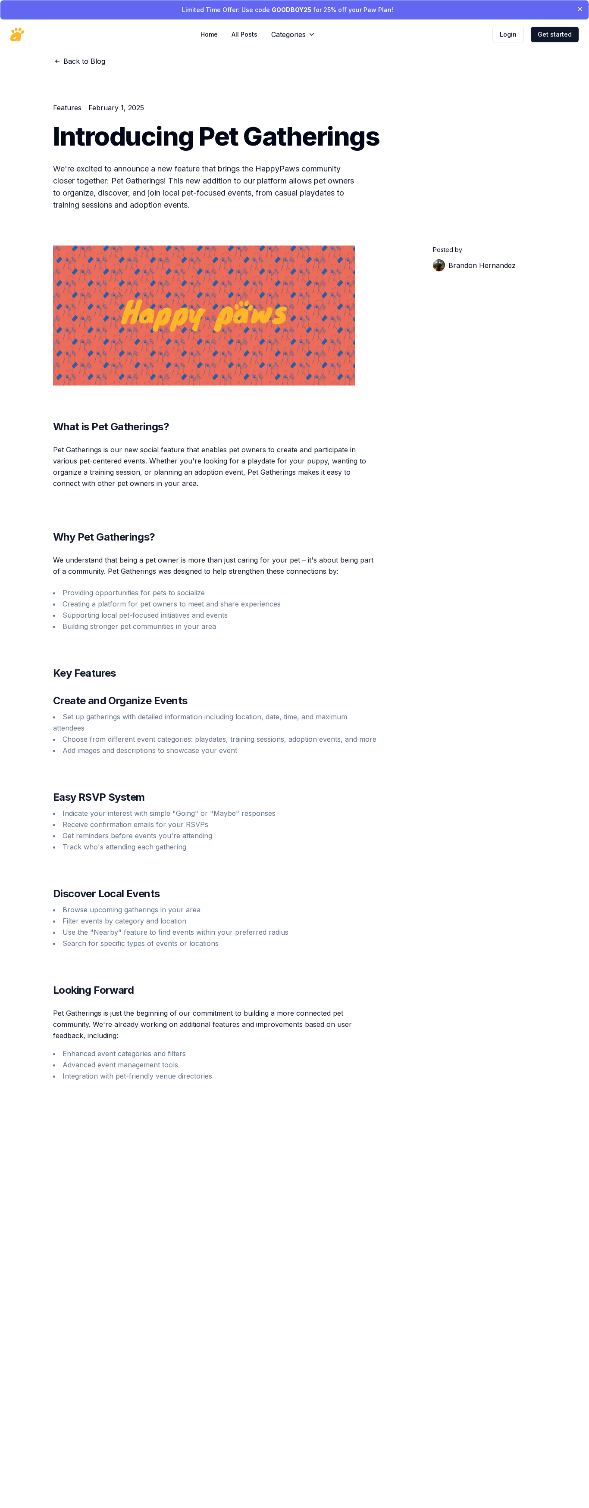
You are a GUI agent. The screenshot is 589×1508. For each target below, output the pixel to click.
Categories (288, 34)
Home (209, 34)
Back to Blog (84, 61)
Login (508, 34)
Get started (555, 34)
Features (67, 107)
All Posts (244, 34)
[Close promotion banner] (580, 9)
